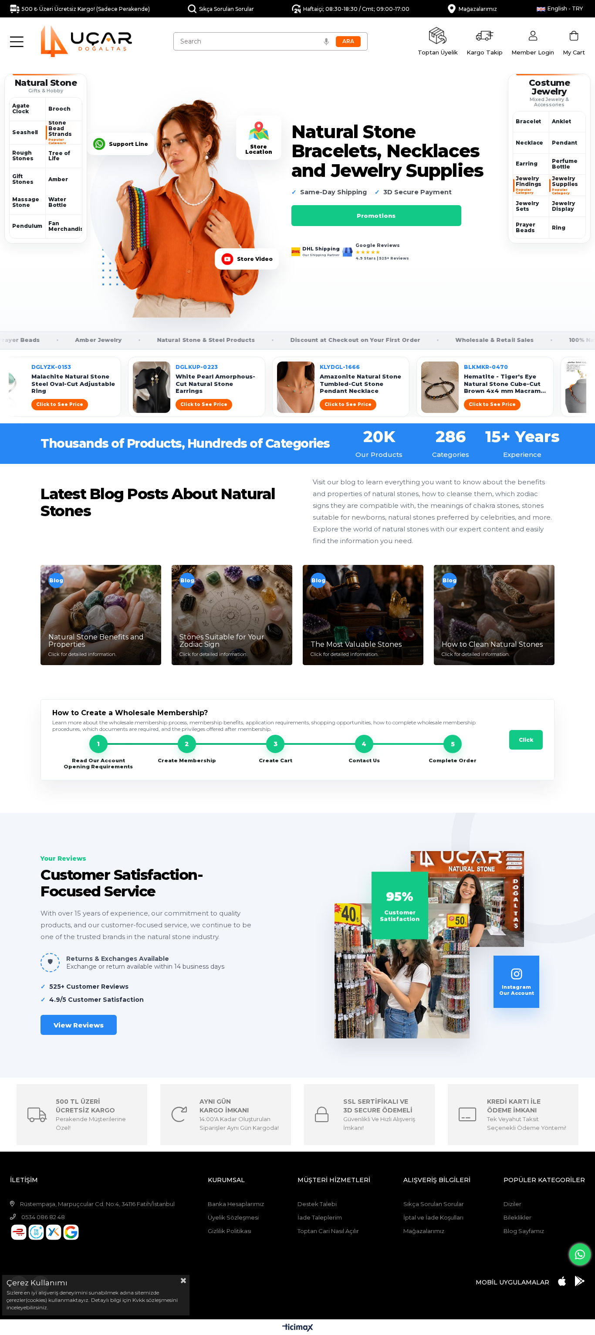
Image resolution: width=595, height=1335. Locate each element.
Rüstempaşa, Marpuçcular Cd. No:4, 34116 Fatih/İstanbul (97, 1203)
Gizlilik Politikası (229, 1230)
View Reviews (79, 1025)
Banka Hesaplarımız (236, 1203)
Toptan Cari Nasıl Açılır (328, 1230)
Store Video (259, 259)
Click (526, 740)
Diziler (512, 1203)
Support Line (132, 144)
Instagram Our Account (516, 990)
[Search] (348, 41)
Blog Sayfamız (524, 1230)
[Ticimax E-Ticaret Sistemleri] (297, 1328)
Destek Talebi (317, 1203)
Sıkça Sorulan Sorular (433, 1203)
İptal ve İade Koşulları (433, 1217)
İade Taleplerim (320, 1217)
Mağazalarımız (423, 1230)
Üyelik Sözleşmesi (233, 1217)
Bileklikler (517, 1217)
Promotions (376, 215)
